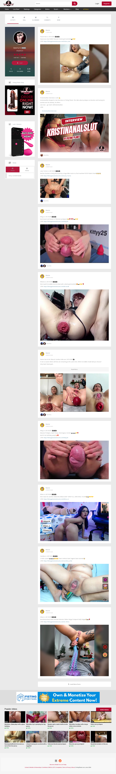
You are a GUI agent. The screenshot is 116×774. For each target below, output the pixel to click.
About (73, 767)
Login (97, 4)
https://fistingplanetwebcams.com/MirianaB (56, 286)
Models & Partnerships (35, 767)
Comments (47, 20)
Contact (27, 767)
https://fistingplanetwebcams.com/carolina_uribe (58, 561)
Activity (12, 20)
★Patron (86, 9)
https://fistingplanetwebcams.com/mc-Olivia (56, 622)
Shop (77, 9)
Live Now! (16, 9)
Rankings (27, 9)
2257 (53, 767)
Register (107, 4)
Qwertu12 (19, 48)
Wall (24, 20)
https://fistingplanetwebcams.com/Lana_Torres (57, 176)
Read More (74, 369)
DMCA (50, 767)
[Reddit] (60, 761)
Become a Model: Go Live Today (58, 764)
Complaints (59, 767)
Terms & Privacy (67, 767)
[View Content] (8, 3)
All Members (35, 20)
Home (7, 9)
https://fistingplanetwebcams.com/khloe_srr (56, 499)
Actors (47, 9)
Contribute (45, 767)
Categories (37, 9)
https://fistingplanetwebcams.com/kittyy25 (56, 221)
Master (48, 30)
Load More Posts (75, 684)
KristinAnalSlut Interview (49, 111)
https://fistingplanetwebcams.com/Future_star (57, 41)
